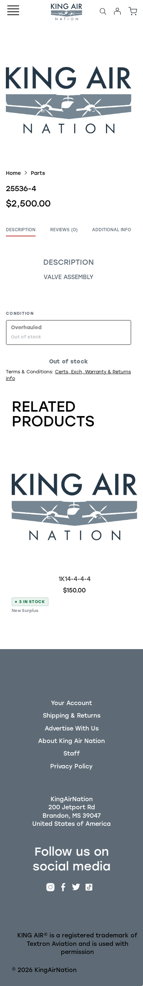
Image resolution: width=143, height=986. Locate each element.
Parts (38, 173)
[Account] (117, 11)
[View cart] (132, 11)
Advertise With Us (72, 728)
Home (13, 173)
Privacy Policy (71, 766)
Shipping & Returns (71, 715)
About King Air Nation (71, 740)
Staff (71, 753)
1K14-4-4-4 (75, 578)
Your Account (71, 703)
